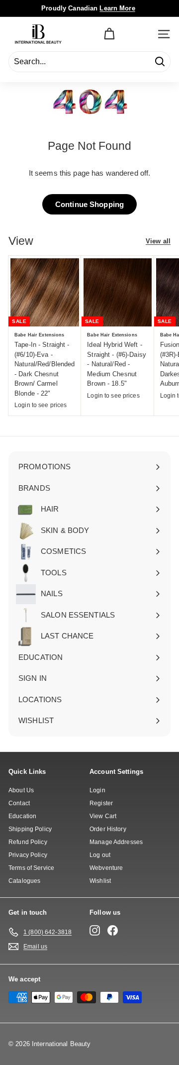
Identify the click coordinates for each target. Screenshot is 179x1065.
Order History (108, 829)
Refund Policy (27, 842)
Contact (19, 803)
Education (22, 816)
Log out (100, 855)
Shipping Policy (30, 829)
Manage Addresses (116, 842)
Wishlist (100, 880)
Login (97, 790)
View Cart (103, 816)
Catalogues (24, 880)
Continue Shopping (89, 204)
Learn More (117, 8)
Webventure (106, 867)
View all (158, 241)
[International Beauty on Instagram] (95, 930)
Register (101, 803)
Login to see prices (40, 405)
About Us (21, 790)
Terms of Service (31, 867)
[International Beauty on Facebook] (112, 930)
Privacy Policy (27, 855)
